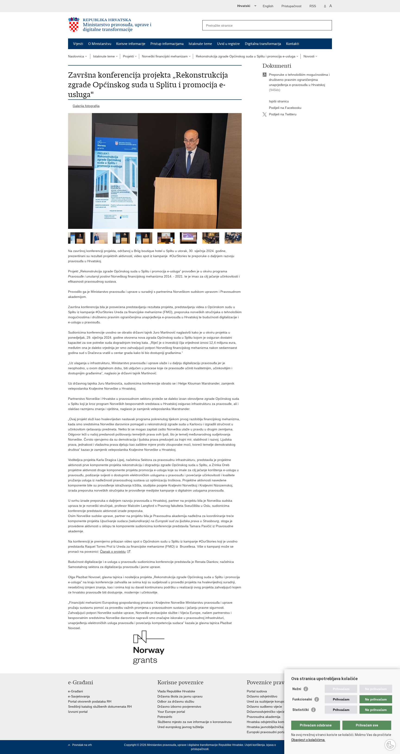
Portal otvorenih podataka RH (89, 701)
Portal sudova (257, 691)
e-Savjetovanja (79, 696)
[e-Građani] (88, 5)
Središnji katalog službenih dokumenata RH (100, 706)
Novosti (308, 56)
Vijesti (78, 44)
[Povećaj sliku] (155, 171)
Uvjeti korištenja (255, 745)
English (268, 6)
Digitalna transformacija (263, 44)
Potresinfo (164, 717)
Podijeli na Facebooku (285, 108)
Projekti (128, 56)
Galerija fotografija (86, 106)
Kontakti (292, 44)
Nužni (296, 689)
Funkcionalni (302, 699)
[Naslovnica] (134, 25)
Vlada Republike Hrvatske (176, 691)
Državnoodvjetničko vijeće (266, 711)
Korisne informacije (130, 44)
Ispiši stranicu (279, 101)
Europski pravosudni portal (266, 732)
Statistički (300, 710)
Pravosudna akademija (263, 717)
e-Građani (75, 691)
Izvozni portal (78, 711)
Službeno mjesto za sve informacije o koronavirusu (194, 722)
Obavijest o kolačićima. (308, 740)
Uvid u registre (228, 44)
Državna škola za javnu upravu (180, 696)
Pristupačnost (291, 6)
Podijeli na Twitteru (283, 114)
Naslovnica (76, 56)
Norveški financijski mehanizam (165, 56)
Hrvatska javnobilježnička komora (271, 727)
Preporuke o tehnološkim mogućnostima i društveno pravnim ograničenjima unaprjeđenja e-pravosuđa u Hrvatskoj (299, 80)
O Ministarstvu (99, 44)
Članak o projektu (113, 551)
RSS (312, 6)
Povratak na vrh (82, 745)
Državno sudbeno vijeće (264, 706)
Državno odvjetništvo (262, 696)
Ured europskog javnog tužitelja (180, 727)
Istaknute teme (200, 44)
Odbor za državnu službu (175, 701)
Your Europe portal (171, 711)
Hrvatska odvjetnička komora (268, 722)
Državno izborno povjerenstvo (179, 706)
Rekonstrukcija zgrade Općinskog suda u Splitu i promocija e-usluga (245, 56)
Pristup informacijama (167, 44)
